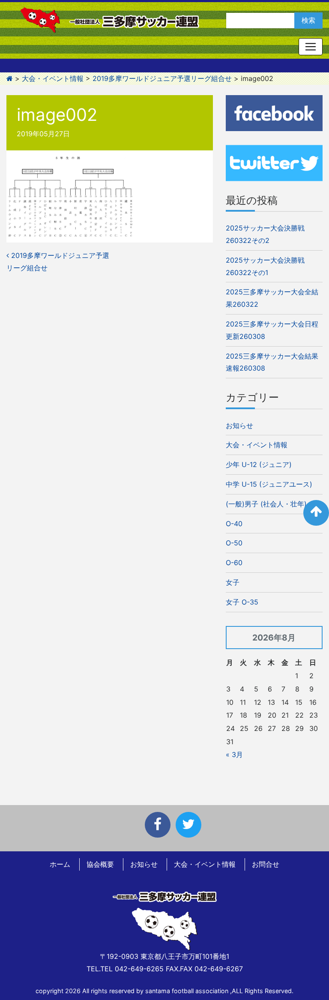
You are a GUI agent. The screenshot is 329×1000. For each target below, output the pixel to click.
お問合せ (265, 864)
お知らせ (239, 425)
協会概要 (100, 864)
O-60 (234, 562)
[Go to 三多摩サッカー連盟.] (9, 78)
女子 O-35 (242, 602)
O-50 (234, 543)
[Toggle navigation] (311, 46)
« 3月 (234, 754)
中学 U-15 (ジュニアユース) (269, 484)
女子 (232, 582)
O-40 (234, 523)
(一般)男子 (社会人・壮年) (266, 504)
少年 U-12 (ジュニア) (259, 464)
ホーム (60, 864)
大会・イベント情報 (256, 444)
